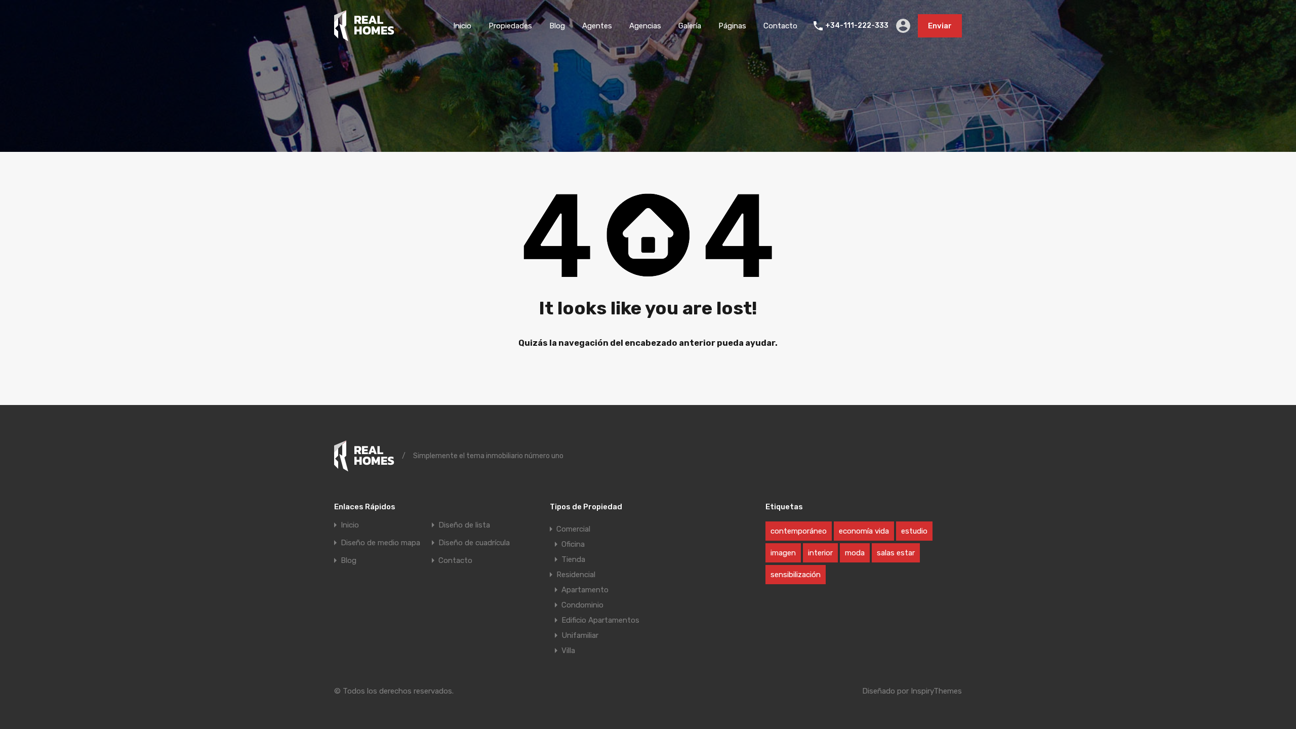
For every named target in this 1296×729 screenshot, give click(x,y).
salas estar (896, 552)
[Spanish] (364, 37)
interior (820, 552)
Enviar (940, 25)
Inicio (462, 25)
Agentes (597, 25)
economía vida (864, 531)
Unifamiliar (579, 635)
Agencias (645, 25)
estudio (914, 531)
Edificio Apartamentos (600, 620)
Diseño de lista (464, 525)
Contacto (780, 25)
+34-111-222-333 (856, 26)
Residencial (575, 574)
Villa (568, 650)
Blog (557, 25)
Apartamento (585, 589)
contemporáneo (799, 531)
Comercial (573, 529)
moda (855, 552)
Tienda (573, 559)
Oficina (573, 544)
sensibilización (796, 574)
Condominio (582, 605)
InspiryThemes (936, 691)
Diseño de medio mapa (380, 543)
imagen (783, 552)
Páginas (732, 25)
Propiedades (510, 25)
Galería (689, 25)
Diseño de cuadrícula (474, 543)
